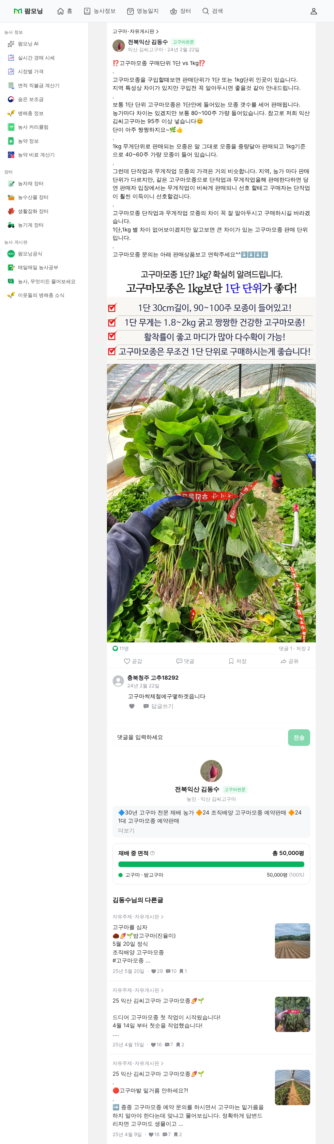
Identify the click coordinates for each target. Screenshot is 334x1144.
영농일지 (148, 11)
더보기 (126, 830)
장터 (185, 11)
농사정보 (105, 11)
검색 (217, 11)
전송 (299, 737)
